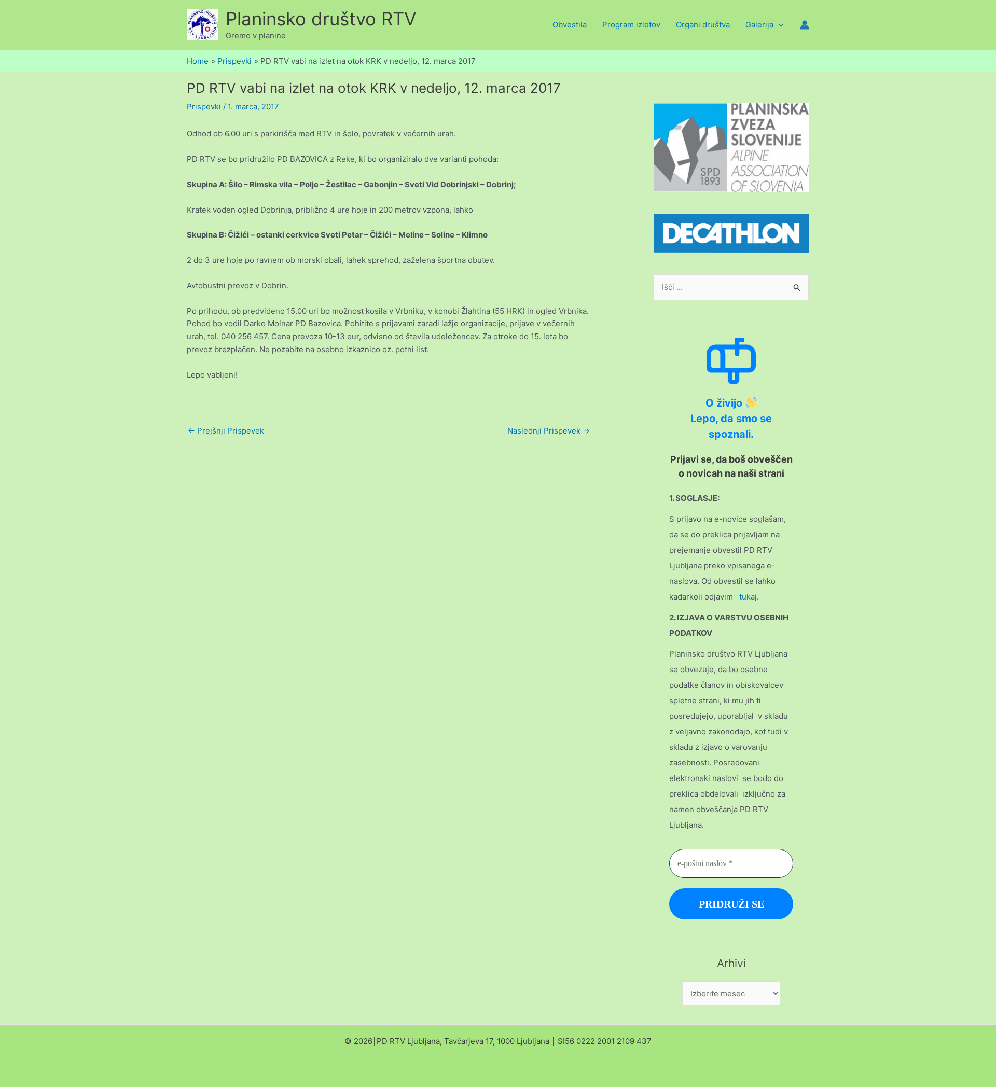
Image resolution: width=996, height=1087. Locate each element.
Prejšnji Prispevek (226, 431)
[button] (778, 25)
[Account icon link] (804, 25)
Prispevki (204, 107)
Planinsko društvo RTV (321, 19)
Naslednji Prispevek (548, 431)
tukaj (748, 597)
